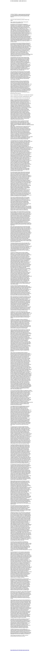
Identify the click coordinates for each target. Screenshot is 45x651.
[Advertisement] (22, 8)
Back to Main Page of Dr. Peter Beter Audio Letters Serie (20, 650)
